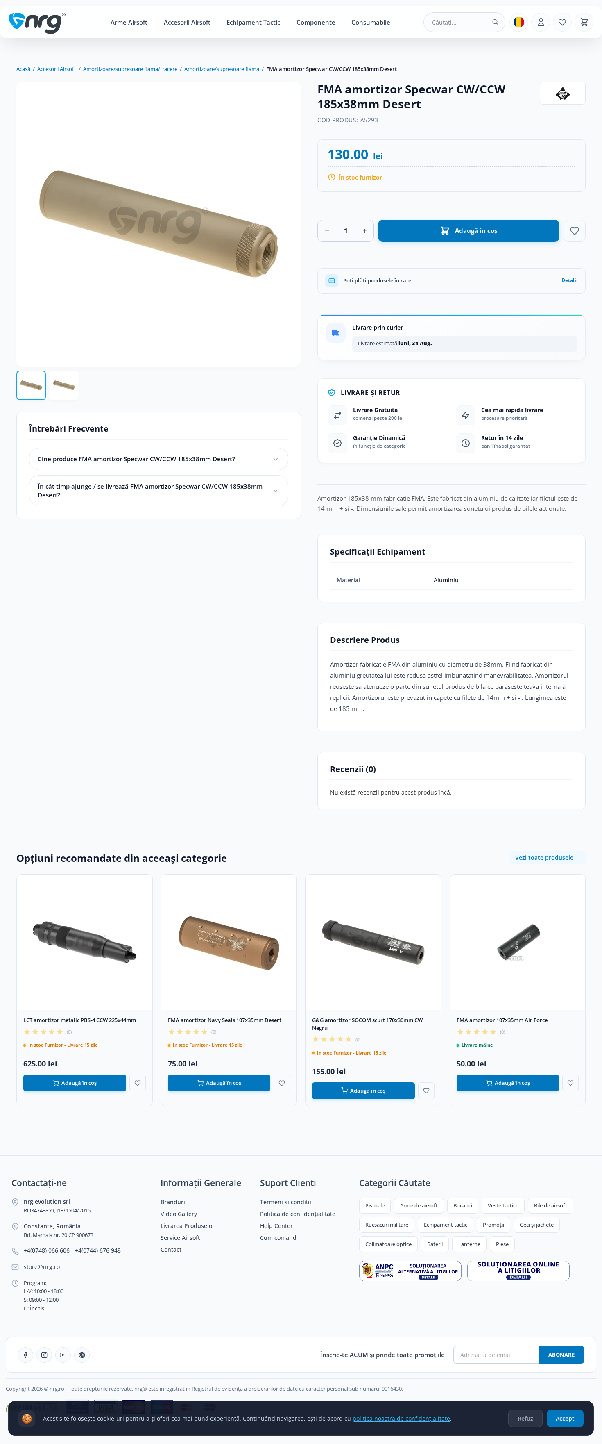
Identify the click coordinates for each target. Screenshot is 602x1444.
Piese (502, 1244)
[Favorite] (562, 22)
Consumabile (370, 22)
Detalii (569, 280)
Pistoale (375, 1205)
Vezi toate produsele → (548, 857)
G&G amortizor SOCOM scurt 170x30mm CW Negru (367, 1024)
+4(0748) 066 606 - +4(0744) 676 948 (72, 1250)
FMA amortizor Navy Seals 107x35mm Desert (224, 1020)
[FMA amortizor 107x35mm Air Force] (518, 942)
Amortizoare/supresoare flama (221, 69)
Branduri (173, 1202)
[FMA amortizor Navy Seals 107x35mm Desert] (229, 942)
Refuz (525, 1418)
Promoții (493, 1224)
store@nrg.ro (42, 1267)
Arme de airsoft (419, 1205)
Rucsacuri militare (386, 1224)
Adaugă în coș (79, 1083)
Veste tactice (503, 1205)
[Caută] (495, 22)
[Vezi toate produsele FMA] (563, 93)
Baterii (435, 1244)
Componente (315, 22)
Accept (565, 1418)
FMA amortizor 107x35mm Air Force (502, 1020)
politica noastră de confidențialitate (401, 1418)
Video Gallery (179, 1214)
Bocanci (462, 1205)
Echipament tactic (445, 1224)
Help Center (276, 1226)
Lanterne (469, 1244)
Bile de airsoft (550, 1205)
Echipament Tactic (253, 22)
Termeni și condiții (285, 1202)
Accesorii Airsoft (187, 22)
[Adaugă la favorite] (575, 231)
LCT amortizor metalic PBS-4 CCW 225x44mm (79, 1020)
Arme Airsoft (129, 22)
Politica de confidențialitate (297, 1214)
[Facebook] (25, 1355)
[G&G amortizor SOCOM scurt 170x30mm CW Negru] (373, 942)
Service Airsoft (180, 1237)
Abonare (561, 1354)
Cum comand (278, 1237)
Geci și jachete (537, 1224)
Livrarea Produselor (188, 1226)
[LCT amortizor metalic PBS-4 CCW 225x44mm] (84, 942)
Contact (171, 1249)
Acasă (23, 69)
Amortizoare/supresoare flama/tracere (130, 69)
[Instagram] (44, 1355)
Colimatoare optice (388, 1244)
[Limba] (518, 22)
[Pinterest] (82, 1355)
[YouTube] (63, 1355)
